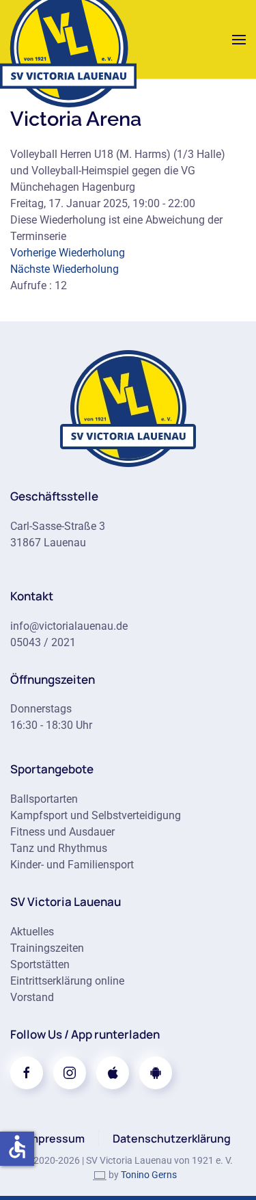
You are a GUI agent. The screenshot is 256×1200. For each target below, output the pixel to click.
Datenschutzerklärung (172, 1138)
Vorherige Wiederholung (67, 252)
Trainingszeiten (47, 948)
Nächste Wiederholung (64, 269)
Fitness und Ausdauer (62, 831)
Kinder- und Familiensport (72, 864)
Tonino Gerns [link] (149, 1174)
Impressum (55, 1138)
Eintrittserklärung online (67, 980)
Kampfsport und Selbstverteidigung (95, 815)
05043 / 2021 (43, 642)
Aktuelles (32, 931)
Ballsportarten (44, 798)
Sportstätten (40, 964)
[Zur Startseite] (128, 407)
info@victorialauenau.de (69, 625)
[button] (239, 39)
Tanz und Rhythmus (58, 848)
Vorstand (32, 997)
